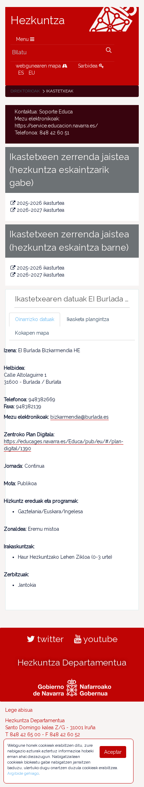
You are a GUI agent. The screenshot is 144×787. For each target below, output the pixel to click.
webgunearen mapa (39, 66)
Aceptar (113, 752)
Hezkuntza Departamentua (72, 662)
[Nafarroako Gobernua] (72, 686)
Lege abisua (19, 710)
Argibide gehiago (23, 773)
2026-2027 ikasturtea (40, 210)
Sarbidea (88, 66)
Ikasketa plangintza (88, 319)
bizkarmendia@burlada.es (79, 417)
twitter (49, 639)
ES (21, 73)
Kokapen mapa (32, 333)
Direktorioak (25, 91)
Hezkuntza (37, 20)
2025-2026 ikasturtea (40, 203)
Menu (23, 39)
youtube (99, 639)
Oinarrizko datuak (34, 319)
